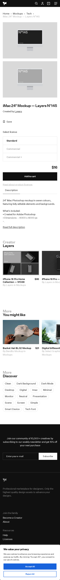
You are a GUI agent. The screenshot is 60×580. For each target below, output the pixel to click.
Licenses (8, 539)
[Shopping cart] (49, 3)
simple (34, 402)
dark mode (47, 383)
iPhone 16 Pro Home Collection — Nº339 (14, 280)
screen (21, 402)
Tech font (30, 409)
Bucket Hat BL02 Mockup (17, 348)
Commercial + (14, 157)
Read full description (14, 227)
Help (5, 535)
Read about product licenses (18, 184)
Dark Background (26, 383)
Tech (29, 13)
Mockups (18, 13)
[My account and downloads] (42, 3)
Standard (12, 140)
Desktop (9, 389)
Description (11, 190)
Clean (8, 383)
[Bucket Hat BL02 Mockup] (21, 332)
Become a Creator (12, 517)
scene (8, 402)
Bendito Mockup (14, 351)
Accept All (30, 566)
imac (35, 389)
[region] (30, 562)
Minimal (47, 389)
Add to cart (30, 176)
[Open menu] (55, 3)
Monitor (9, 396)
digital (23, 389)
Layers (18, 111)
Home (6, 13)
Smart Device (12, 409)
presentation (40, 396)
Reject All (30, 574)
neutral (23, 396)
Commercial (13, 148)
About (6, 521)
